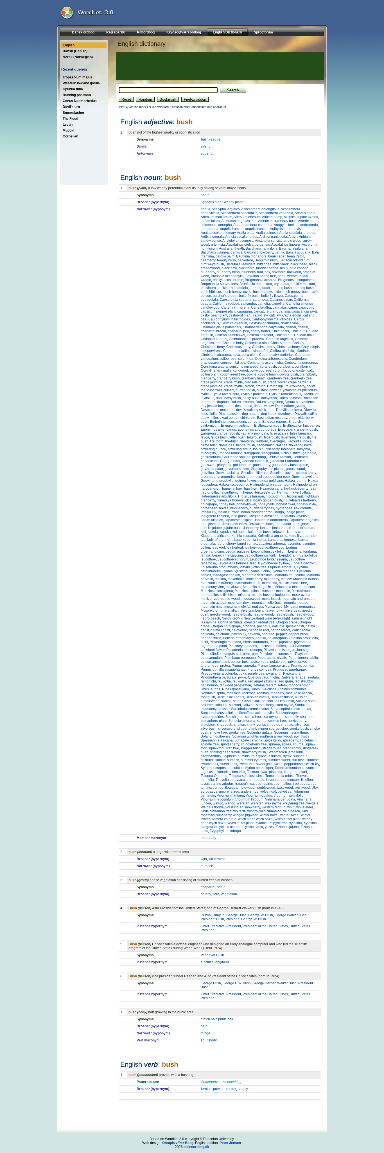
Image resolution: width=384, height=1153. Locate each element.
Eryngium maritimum (236, 426)
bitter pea (264, 264)
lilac (253, 563)
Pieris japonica (281, 642)
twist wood (285, 788)
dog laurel (269, 414)
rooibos (263, 693)
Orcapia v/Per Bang (177, 1143)
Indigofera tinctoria (215, 516)
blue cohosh (299, 268)
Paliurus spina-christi (288, 626)
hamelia (228, 488)
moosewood (250, 599)
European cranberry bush (297, 429)
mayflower (233, 587)
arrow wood (292, 241)
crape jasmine (211, 382)
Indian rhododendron (256, 512)
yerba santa (254, 827)
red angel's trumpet (262, 681)
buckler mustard (303, 284)
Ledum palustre (237, 551)
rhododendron (299, 685)
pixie (246, 654)
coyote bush (288, 374)
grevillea (207, 473)
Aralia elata (245, 233)
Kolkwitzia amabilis (272, 536)
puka (242, 673)
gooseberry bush (285, 465)
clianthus (303, 351)
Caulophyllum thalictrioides (229, 319)
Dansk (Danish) (75, 51)
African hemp (272, 217)
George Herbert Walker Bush (274, 983)
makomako (236, 579)
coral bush (268, 366)
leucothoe (208, 559)
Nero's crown (232, 618)
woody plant (233, 202)
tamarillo (224, 772)
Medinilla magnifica (258, 587)
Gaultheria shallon (236, 457)
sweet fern (246, 764)
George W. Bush (260, 915)
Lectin (68, 124)
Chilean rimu (304, 335)
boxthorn (278, 272)
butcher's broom (225, 296)
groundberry (210, 477)
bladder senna (267, 268)
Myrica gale (274, 607)
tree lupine (264, 784)
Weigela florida (212, 807)
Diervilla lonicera (289, 410)
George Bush (236, 915)
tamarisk (238, 772)
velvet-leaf (268, 791)
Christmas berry (213, 347)
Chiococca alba (257, 343)
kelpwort (278, 532)
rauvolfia (224, 681)
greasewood (295, 469)
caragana (244, 311)
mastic (284, 583)
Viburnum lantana (230, 795)
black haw (229, 268)
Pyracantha (292, 673)
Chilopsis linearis (214, 339)
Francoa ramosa (230, 453)
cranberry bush (228, 378)
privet (292, 662)
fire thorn (216, 441)
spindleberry (229, 744)
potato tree (278, 662)
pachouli (263, 626)
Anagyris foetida (286, 225)
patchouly (238, 634)
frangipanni (270, 453)
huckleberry (239, 508)
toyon (205, 784)
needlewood (304, 614)
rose (289, 693)
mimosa (244, 595)
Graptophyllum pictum (267, 469)
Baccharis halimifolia (261, 248)
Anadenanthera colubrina (252, 225)
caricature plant (265, 311)
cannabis (280, 307)
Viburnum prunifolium (290, 795)
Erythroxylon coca (267, 426)
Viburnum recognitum (217, 799)
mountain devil (239, 603)
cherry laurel (260, 331)
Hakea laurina (295, 481)
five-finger (277, 441)
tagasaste (208, 772)
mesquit (268, 591)
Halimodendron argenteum (270, 485)
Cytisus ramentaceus (285, 394)
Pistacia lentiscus (277, 650)
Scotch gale (234, 717)
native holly (273, 610)
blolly (284, 268)
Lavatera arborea (272, 544)
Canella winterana (235, 307)
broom (238, 280)
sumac (220, 760)
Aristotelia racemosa (238, 241)
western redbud (274, 807)
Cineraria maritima (237, 351)
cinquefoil (260, 351)
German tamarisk (255, 461)
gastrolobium (211, 457)
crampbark (308, 374)
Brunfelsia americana (256, 284)
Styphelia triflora (268, 756)
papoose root (259, 630)
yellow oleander (231, 827)
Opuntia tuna (73, 89)
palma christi (220, 630)
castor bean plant (214, 315)
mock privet (209, 599)
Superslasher (73, 113)
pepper (281, 634)
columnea (245, 359)
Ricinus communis (292, 689)
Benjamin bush (266, 260)
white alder (304, 807)
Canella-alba (261, 307)
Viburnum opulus (259, 795)
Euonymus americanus (218, 429)
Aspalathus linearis (286, 245)
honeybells (266, 504)
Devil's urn (71, 107)
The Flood (70, 119)
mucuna (230, 607)
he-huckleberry (295, 488)
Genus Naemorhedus (80, 101)
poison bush (240, 662)
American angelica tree (239, 221)
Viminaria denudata (280, 799)
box (267, 272)
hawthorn (251, 488)
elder (292, 418)
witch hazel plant (288, 819)
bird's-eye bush (212, 264)
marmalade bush (247, 583)
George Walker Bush (290, 915)
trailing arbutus (222, 784)
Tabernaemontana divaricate (297, 768)
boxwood (294, 272)
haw (239, 488)
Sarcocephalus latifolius (219, 713)
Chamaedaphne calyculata (263, 327)
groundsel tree (258, 477)
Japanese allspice (238, 520)
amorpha (225, 225)
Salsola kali (251, 701)
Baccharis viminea (215, 252)
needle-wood (263, 614)
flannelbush (266, 445)
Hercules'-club (264, 492)
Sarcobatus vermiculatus (250, 709)
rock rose (234, 693)
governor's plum (237, 469)
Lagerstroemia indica (250, 540)
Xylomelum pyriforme (271, 823)
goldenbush (242, 465)
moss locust (271, 599)
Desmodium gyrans (290, 406)
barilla (279, 252)
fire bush (303, 437)
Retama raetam (264, 685)
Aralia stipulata (290, 233)
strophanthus (211, 756)
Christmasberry (263, 347)
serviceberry (297, 721)
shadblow (208, 725)
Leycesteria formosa (233, 563)
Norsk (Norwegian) (78, 57)
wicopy (252, 811)
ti (302, 780)
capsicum (306, 307)
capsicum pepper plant (218, 311)
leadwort (218, 548)
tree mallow (282, 784)
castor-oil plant (240, 315)
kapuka (225, 532)
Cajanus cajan (281, 300)
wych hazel (217, 823)
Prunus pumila (302, 666)
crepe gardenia (299, 382)
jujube (217, 528)
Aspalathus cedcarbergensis (248, 245)
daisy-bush (251, 398)
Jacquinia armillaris (263, 516)
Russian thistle (282, 697)
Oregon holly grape (226, 626)
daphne (223, 402)
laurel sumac (247, 544)
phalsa (261, 638)
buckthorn (208, 288)
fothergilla (208, 453)
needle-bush (241, 614)
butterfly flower (272, 296)
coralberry (285, 366)
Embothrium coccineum (228, 422)
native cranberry (250, 610)
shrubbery (208, 838)
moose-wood (230, 599)
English (68, 45)
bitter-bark (281, 264)
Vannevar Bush (212, 955)
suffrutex (207, 760)
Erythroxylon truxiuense (301, 426)
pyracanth (273, 673)
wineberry (223, 815)
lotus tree (259, 567)
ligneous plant (211, 202)
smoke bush (299, 729)
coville (251, 374)
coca (236, 355)
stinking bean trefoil (225, 752)
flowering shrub (239, 449)
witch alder (246, 819)
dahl (219, 398)
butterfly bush (249, 296)
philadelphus (278, 638)
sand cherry (265, 705)
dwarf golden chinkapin (237, 418)
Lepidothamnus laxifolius (298, 555)
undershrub (250, 791)
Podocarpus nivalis (272, 658)
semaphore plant (214, 721)
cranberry (208, 378)
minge (205, 1033)
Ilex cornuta (303, 508)
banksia (237, 252)
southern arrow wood (275, 736)
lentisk (206, 555)
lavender (293, 544)
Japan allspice (212, 520)
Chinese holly (232, 343)
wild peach (291, 811)
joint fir (206, 528)
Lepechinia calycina (227, 555)
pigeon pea (302, 642)
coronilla (279, 370)
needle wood (220, 614)
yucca (269, 827)
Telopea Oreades (214, 776)
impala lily (208, 512)
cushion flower (268, 390)
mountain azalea (213, 603)
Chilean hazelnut (260, 335)
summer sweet (279, 760)
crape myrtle (233, 382)
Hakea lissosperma (233, 485)
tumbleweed (245, 788)
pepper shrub (211, 638)
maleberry (271, 579)
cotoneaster (297, 370)
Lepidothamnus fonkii (261, 555)
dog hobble (250, 414)
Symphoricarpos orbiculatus (222, 768)
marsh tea (269, 583)
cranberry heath (253, 378)
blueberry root (252, 272)
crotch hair (208, 1019)
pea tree (268, 634)
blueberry (208, 272)
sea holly (292, 717)
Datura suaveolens (299, 402)
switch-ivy (311, 764)
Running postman (77, 95)
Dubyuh (219, 915)
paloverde (239, 630)
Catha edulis (292, 315)
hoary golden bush (267, 500)
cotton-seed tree (232, 374)
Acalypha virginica (226, 209)
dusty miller (209, 418)
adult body (209, 1040)
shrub (205, 195)
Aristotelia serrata (268, 241)
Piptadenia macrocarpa (244, 650)
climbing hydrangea (216, 355)
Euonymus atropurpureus (257, 429)
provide (219, 1089)
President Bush (212, 919)
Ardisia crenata (212, 237)
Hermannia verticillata (294, 492)
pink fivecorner (299, 646)
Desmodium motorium (217, 410)
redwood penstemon (235, 685)
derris (229, 406)
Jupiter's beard (304, 528)
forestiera (288, 449)
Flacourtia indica (299, 441)
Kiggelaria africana (215, 536)
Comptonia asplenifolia (265, 363)
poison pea (259, 662)
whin (291, 807)
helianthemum (230, 492)
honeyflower (285, 504)
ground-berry (306, 473)
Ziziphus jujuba (287, 827)
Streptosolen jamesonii (285, 752)
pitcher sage (301, 650)
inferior (206, 146)
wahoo (218, 803)
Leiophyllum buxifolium (268, 551)
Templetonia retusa (280, 776)
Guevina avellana (305, 477)
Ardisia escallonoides (241, 237)
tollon (308, 780)
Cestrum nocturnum (264, 323)
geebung (259, 457)
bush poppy (291, 292)
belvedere (245, 260)
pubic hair (225, 1019)
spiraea (274, 744)
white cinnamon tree (216, 811)
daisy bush (232, 398)
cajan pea (260, 300)
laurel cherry (226, 544)
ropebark (277, 693)
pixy (255, 654)
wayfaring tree (294, 803)
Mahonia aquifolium (289, 575)
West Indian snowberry (242, 807)
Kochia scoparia (243, 536)
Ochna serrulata (230, 622)
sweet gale (264, 764)
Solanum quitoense (216, 736)
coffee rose (228, 359)
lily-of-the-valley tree (273, 563)
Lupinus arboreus (281, 567)
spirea (286, 744)
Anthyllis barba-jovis (285, 229)
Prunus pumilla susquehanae (223, 670)
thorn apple (255, 780)
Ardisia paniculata (273, 237)
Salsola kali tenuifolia (277, 701)
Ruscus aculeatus (230, 697)
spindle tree (210, 744)
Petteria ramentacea (238, 638)
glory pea (224, 465)
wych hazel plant (241, 823)
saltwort (235, 705)
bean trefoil (295, 256)
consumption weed (243, 366)
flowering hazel (301, 445)
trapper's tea (244, 784)
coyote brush (268, 374)
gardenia (309, 453)
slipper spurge (269, 729)
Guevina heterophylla (217, 481)
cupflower (214, 390)
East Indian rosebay (272, 418)
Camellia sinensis (299, 304)
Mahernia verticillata (257, 575)
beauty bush (226, 260)
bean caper (276, 256)
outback (207, 866)
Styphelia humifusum (238, 756)
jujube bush (232, 528)
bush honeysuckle (237, 292)
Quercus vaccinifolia (263, 677)
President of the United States (265, 926)
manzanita (209, 583)
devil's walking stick (251, 410)
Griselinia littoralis (254, 473)
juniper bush (281, 528)
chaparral (208, 887)
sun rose (298, 760)
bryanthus (281, 284)
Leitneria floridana (302, 551)
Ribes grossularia (235, 689)
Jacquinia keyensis (294, 516)
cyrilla (205, 394)
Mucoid (68, 130)
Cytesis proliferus (254, 394)
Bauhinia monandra (251, 256)
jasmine (214, 524)
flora (216, 894)
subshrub (300, 756)
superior (207, 153)
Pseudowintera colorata (219, 673)
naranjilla (229, 610)
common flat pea (233, 363)
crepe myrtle (233, 386)
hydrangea (284, 508)
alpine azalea (307, 217)
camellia (278, 304)
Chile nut (297, 331)
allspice (290, 217)
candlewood (210, 307)
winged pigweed (245, 815)
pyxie (242, 677)
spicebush (308, 740)
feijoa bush (219, 437)
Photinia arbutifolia (303, 638)
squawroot (216, 748)
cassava (310, 311)
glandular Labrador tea (287, 461)
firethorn (262, 441)
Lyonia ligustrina (235, 571)
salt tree (207, 705)
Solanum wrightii (245, 736)
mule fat (244, 607)
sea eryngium (273, 717)
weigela (312, 803)
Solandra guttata (259, 732)
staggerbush (271, 748)
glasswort (208, 465)
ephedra (254, 422)
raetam (313, 677)
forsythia (303, 449)
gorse (303, 465)
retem (282, 685)
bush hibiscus (211, 292)
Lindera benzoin (303, 563)
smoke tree (218, 732)
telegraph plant (295, 772)
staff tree (232, 748)
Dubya (206, 915)
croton (249, 386)
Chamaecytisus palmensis (221, 327)
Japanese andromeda (271, 520)
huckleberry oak (262, 508)
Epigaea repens (274, 422)
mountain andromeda (298, 599)
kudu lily (295, 536)
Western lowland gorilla (81, 83)
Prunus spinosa (259, 670)
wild (204, 859)
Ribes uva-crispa (264, 689)
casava (297, 311)
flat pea (282, 445)
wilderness (217, 859)
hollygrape (209, 504)
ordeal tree (266, 622)
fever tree (288, 437)
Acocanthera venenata (276, 213)
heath (313, 488)
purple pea (256, 673)
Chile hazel (280, 331)
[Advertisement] (219, 66)
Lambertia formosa (282, 540)
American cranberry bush (277, 221)
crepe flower (277, 382)
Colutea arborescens (271, 359)
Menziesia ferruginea (217, 591)
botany (206, 894)
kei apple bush (259, 532)
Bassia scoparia (298, 252)
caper (292, 307)
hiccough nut (275, 496)
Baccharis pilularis (293, 248)
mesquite (283, 591)
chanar (303, 327)
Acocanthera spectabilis (239, 213)
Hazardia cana (271, 488)
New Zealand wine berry (262, 618)
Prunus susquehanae (289, 670)
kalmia (213, 532)
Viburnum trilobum (249, 799)
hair (204, 1026)
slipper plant (246, 729)
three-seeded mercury (282, 780)
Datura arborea (242, 402)
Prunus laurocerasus (273, 666)
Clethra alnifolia (282, 351)
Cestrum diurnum (234, 323)
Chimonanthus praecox (247, 339)
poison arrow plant (215, 662)
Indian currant (228, 512)
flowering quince (213, 449)
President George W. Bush (246, 919)
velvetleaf (285, 791)
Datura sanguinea (269, 402)
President (233, 926)
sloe (284, 729)
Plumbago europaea (240, 658)
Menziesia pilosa (248, 591)
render (231, 1089)
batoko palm (225, 256)
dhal (271, 410)
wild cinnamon (270, 811)
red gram (286, 681)
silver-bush (303, 725)
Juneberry (250, 528)
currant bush (245, 390)
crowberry (297, 386)
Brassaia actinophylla (227, 276)
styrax (287, 756)
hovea (224, 508)
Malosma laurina (306, 579)
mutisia (257, 607)
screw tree (253, 717)
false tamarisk (300, 433)
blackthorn (246, 268)
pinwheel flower (213, 650)
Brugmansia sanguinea (296, 280)
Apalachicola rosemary (218, 233)
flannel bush (245, 445)
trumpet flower (223, 788)
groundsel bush (233, 477)
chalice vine (290, 323)
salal (236, 701)
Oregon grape (287, 622)
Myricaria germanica (299, 607)
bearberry (208, 260)
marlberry (225, 583)
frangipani (252, 453)
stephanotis (292, 748)
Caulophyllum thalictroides (272, 319)
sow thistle (301, 736)
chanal (291, 327)
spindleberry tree (254, 744)
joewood (308, 524)
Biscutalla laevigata (241, 264)
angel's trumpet (231, 229)
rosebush (208, 697)
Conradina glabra (214, 366)
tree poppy (301, 784)
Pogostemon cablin (303, 658)
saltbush (220, 705)
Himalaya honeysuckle (234, 500)
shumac (287, 725)
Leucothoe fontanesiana (268, 559)
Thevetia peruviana (230, 780)
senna (261, 721)
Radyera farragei (293, 677)
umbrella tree (229, 791)
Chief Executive (213, 926)
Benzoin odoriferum (294, 260)
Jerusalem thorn (234, 524)
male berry (254, 579)
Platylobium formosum (276, 654)
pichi (204, 642)
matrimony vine (212, 587)
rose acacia (303, 693)
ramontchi (208, 681)
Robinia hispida (213, 693)
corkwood (240, 370)
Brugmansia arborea (260, 280)
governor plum (212, 469)
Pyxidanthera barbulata (218, 677)
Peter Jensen (230, 1143)
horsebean (209, 508)
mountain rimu (212, 607)
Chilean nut (283, 335)
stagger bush (251, 748)
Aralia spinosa (267, 233)
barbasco (251, 252)
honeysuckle (306, 504)
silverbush (208, 729)
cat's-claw (260, 315)
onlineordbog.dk (196, 1147)
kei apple (239, 532)
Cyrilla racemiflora (225, 394)
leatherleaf (235, 548)
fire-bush (232, 441)
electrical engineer (215, 962)
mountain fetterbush (267, 603)
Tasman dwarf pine (261, 772)
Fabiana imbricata (254, 433)
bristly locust (222, 280)
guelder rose (280, 477)
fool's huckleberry (266, 449)
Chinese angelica (279, 339)
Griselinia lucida (282, 473)
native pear (291, 610)
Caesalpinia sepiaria (235, 300)
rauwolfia (239, 681)
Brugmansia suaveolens (219, 284)
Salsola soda (306, 701)
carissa (284, 311)
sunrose (312, 760)
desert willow (264, 406)
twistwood (302, 788)
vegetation (229, 894)
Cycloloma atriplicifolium (299, 390)
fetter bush (237, 437)
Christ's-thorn (280, 343)
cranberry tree (278, 378)
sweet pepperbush (288, 764)
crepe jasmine (211, 386)
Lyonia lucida (259, 571)
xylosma (295, 823)
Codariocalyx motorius (276, 355)
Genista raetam (279, 457)
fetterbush (254, 437)
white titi (239, 811)
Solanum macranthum (291, 732)
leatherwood (254, 548)
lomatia (245, 567)
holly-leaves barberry (300, 500)
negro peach (210, 618)
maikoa (220, 579)
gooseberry (261, 465)
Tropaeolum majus (77, 77)
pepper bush (298, 634)
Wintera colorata (223, 819)
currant (228, 390)
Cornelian (70, 136)
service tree (277, 721)
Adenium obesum (247, 217)
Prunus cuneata (244, 666)
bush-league (210, 139)
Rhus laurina (210, 689)
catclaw (275, 315)
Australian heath (231, 248)
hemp (247, 492)
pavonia (254, 634)
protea (225, 666)
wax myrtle (273, 803)
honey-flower (246, 504)
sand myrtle (284, 705)
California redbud (226, 304)
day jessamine (212, 406)
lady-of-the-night (219, 540)
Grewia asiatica (227, 473)
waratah (243, 803)
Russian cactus (257, 697)
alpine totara (210, 221)
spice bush (272, 740)
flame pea (226, 445)
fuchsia (286, 453)
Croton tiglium (277, 386)
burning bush (260, 288)
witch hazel (264, 819)
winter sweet (289, 815)
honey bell (227, 504)
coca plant (249, 355)
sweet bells (228, 764)
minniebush (281, 595)
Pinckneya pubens (243, 646)
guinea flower (245, 481)
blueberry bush (228, 272)
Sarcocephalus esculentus (290, 709)
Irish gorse (239, 516)
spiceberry (290, 740)
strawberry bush (253, 752)
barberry (266, 252)
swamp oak (209, 764)
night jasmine (292, 618)
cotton (312, 370)
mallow (286, 579)
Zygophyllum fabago (225, 831)
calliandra (248, 304)
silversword (227, 729)
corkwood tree (260, 370)
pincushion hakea (272, 646)
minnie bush (261, 595)
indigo (279, 512)
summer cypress (253, 760)
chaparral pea (238, 331)
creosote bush (255, 382)
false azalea (279, 433)
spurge (298, 744)
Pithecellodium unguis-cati (221, 654)
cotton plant (209, 374)
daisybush (269, 398)
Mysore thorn (211, 610)
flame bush (209, 445)
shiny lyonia (256, 725)
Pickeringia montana (225, 642)
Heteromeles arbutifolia (218, 496)
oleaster (250, 622)
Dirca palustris (229, 414)
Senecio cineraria (241, 721)
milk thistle (228, 595)
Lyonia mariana (283, 571)
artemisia (218, 245)
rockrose (249, 693)
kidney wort (295, 532)
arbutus (309, 233)
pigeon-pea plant (214, 646)
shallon (239, 725)
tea (279, 772)
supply (243, 1089)
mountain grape (296, 603)
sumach (233, 760)
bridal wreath (288, 276)
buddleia (241, 288)
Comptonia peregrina (300, 363)
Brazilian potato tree (260, 276)
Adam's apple (305, 213)
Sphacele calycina (248, 740)
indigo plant (295, 512)
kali (203, 532)
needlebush (284, 614)
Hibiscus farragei (251, 496)
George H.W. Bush (237, 983)
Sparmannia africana (217, 740)
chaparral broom (213, 331)
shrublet (273, 725)
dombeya (285, 414)
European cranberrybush (220, 433)
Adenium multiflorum (216, 217)
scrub (221, 887)
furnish (206, 1089)
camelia (264, 304)
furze (297, 453)
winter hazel (269, 815)
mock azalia (301, 595)
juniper (265, 528)
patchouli (223, 634)
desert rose (243, 406)
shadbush (224, 725)
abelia (205, 209)
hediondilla (209, 492)
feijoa (205, 437)
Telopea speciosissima (246, 776)
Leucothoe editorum (233, 559)
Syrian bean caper (259, 768)
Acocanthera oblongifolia (260, 209)
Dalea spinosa (290, 398)
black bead (298, 264)
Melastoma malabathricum (294, 587)
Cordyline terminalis (216, 370)
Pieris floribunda (255, 642)
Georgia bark (230, 461)
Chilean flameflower (230, 335)
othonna (249, 626)
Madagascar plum (226, 575)
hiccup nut (295, 496)
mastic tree (298, 583)
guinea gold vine (270, 481)
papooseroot (280, 630)
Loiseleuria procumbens (219, 567)
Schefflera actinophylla (256, 713)
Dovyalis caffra (305, 414)
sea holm (307, 717)
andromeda (309, 225)
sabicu (226, 701)
